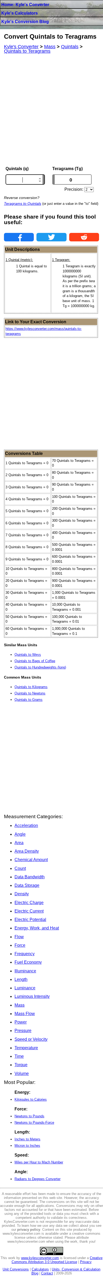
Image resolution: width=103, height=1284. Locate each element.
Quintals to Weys (28, 655)
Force (20, 945)
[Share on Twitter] (51, 237)
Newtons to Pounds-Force (34, 1122)
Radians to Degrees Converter (37, 1179)
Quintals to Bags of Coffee (35, 661)
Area (19, 842)
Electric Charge (29, 902)
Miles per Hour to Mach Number (39, 1162)
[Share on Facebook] (19, 237)
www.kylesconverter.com (40, 1258)
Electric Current (29, 911)
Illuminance (25, 971)
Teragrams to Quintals (22, 203)
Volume (22, 1073)
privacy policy (28, 1230)
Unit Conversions (16, 1269)
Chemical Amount (31, 859)
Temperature (26, 1048)
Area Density (27, 851)
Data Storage (27, 885)
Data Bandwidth (30, 877)
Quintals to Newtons (30, 693)
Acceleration (26, 825)
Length (21, 979)
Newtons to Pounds (29, 1116)
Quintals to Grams (29, 700)
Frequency (25, 953)
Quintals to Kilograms (31, 687)
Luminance (25, 988)
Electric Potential (30, 919)
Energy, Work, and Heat (37, 928)
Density (22, 894)
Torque (21, 1064)
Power (21, 1022)
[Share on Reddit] (84, 237)
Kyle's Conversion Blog (25, 21)
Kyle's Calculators (19, 13)
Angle (20, 834)
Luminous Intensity (32, 996)
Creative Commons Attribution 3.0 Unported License (57, 1260)
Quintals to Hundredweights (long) (40, 667)
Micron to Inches (27, 1146)
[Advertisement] (51, 110)
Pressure (23, 1030)
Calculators (40, 1269)
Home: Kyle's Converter (25, 4)
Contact (47, 1273)
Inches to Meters (27, 1139)
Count (20, 868)
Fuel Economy (28, 962)
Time (19, 1056)
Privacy (86, 1262)
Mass (20, 1005)
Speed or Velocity (31, 1039)
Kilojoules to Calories (31, 1099)
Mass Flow (25, 1013)
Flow (19, 937)
